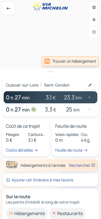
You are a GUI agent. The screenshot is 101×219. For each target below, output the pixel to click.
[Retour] (8, 8)
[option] (27, 213)
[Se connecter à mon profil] (94, 7)
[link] (70, 61)
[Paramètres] (94, 20)
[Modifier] (90, 85)
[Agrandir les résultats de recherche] (50, 72)
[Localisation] (94, 32)
